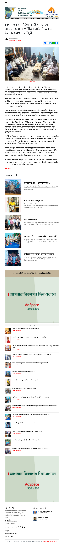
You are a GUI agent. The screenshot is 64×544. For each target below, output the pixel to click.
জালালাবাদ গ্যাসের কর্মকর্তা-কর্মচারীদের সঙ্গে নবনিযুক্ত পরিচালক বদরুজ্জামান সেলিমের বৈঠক (34, 406)
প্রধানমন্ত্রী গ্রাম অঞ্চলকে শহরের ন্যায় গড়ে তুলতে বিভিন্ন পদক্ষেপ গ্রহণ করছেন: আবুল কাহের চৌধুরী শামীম (35, 346)
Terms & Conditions (11, 534)
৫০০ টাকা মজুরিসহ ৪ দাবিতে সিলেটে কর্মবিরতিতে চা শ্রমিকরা (26, 440)
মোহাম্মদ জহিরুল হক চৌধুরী (45, 511)
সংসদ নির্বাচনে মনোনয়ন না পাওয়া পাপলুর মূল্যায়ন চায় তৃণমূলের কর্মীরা (29, 337)
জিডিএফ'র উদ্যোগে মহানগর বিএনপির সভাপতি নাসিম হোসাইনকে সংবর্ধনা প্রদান (31, 414)
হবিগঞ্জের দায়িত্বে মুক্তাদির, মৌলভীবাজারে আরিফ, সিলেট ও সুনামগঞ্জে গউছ (30, 363)
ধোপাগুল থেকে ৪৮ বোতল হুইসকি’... (37, 183)
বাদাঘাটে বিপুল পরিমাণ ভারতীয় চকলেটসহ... (39, 254)
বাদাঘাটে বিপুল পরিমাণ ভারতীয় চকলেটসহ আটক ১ (24, 423)
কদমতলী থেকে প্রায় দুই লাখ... (34, 200)
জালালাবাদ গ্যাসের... (31, 219)
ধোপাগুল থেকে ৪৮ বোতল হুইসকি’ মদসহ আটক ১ (24, 371)
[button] (6, 3)
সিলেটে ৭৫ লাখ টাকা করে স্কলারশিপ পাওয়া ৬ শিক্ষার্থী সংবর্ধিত (27, 432)
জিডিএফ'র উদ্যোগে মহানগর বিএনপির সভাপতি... (41, 236)
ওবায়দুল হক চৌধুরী (43, 518)
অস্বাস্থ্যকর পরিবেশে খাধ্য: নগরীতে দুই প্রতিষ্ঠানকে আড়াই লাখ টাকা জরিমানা (30, 449)
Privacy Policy (9, 536)
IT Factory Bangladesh (49, 542)
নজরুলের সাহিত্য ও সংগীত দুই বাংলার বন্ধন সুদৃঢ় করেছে (25, 329)
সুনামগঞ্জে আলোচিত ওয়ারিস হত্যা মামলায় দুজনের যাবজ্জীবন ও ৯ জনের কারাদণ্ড (31, 354)
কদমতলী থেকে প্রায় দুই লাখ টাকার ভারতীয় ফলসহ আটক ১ (26, 380)
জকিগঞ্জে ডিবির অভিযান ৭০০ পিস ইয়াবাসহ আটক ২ (24, 389)
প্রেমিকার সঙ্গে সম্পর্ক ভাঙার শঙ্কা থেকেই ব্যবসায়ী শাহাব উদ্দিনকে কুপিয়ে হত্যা (30, 397)
